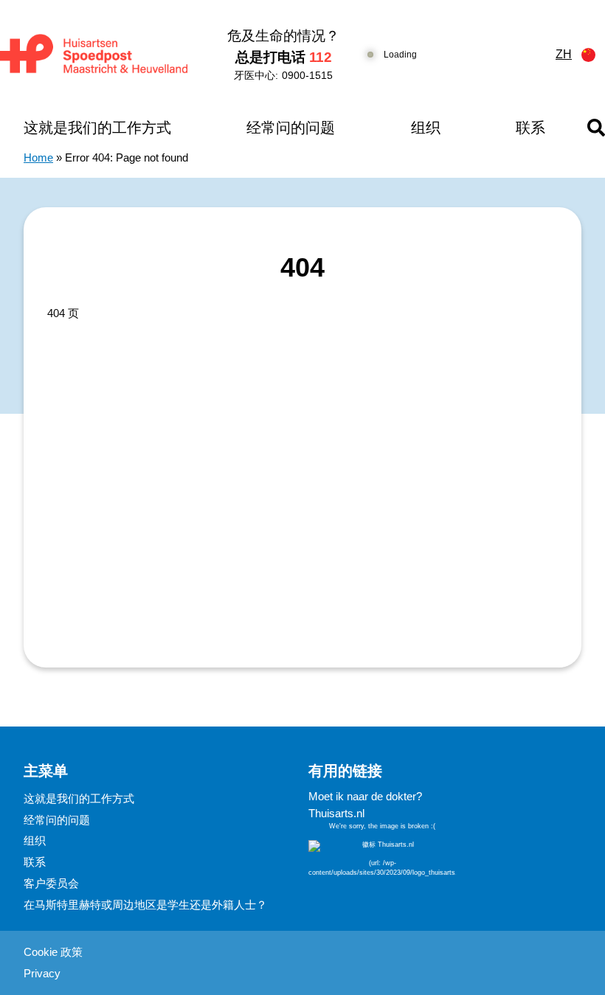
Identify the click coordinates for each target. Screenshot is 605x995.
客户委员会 (51, 883)
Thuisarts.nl (336, 813)
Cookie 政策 (53, 952)
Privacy (42, 973)
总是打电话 (283, 57)
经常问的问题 (290, 127)
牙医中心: (283, 75)
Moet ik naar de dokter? (365, 796)
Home (38, 157)
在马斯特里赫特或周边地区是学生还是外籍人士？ (145, 904)
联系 (530, 127)
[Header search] (596, 127)
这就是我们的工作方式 (97, 127)
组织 (425, 127)
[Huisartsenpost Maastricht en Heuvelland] (93, 55)
